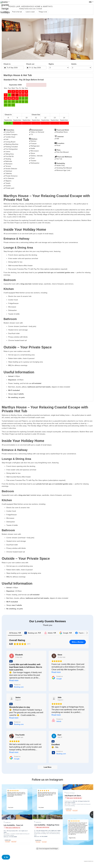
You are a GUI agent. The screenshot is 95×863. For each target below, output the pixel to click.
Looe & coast (30, 12)
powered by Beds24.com (88, 861)
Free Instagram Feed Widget (48, 848)
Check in (7, 64)
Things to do (43, 12)
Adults (73, 64)
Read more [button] (13, 680)
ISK (90, 2)
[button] (9, 39)
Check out (30, 64)
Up (7, 857)
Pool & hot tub (17, 12)
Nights (51, 64)
